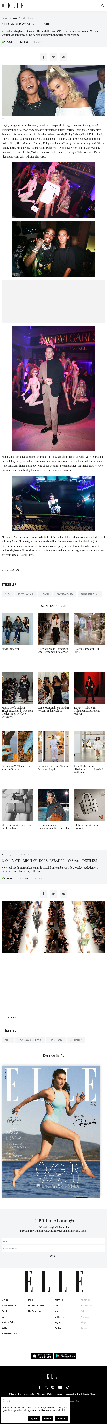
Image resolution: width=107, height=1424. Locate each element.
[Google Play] (65, 1356)
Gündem (85, 1316)
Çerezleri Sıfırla (73, 1401)
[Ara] (102, 5)
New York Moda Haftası (30, 1040)
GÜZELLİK (59, 1300)
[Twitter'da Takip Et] (46, 1387)
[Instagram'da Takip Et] (52, 1387)
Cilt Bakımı (59, 1316)
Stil (3, 1316)
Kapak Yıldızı (87, 1305)
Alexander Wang (65, 594)
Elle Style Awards (36, 1305)
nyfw (7, 594)
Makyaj (58, 1311)
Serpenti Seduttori (90, 594)
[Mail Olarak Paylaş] (63, 57)
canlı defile (76, 1040)
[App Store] (42, 1356)
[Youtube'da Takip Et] (60, 1387)
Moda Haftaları (8, 1322)
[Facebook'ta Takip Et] (39, 1387)
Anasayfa (5, 18)
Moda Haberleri (27, 18)
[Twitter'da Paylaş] (53, 57)
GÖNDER (53, 1256)
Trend (4, 1311)
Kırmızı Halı (86, 1328)
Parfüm (58, 1328)
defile (7, 1040)
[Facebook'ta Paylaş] (43, 57)
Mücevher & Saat (9, 1333)
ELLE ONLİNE (24, 42)
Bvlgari (45, 594)
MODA (5, 1300)
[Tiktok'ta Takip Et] (67, 1387)
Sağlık (57, 1322)
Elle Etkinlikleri (34, 1311)
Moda (15, 18)
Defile (4, 1328)
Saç (56, 1305)
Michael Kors (55, 1040)
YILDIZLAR (86, 1300)
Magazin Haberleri (89, 1322)
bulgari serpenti (26, 594)
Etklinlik (32, 1300)
